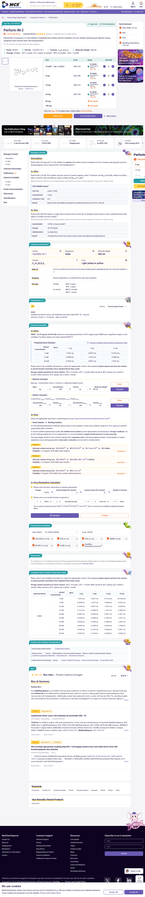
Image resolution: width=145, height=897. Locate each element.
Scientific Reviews (76, 842)
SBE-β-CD (81, 460)
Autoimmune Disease (76, 656)
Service (38, 842)
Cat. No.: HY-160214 (12, 23)
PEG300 (77, 448)
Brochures (74, 858)
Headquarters (7, 846)
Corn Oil (77, 471)
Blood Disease (62, 656)
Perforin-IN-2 (53, 17)
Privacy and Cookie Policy (75, 882)
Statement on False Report (11, 852)
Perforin (71, 790)
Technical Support (42, 839)
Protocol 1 (36, 445)
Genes (72, 868)
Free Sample (74, 839)
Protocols (73, 855)
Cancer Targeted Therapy (70, 660)
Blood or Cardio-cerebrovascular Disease (97, 653)
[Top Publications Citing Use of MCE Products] (37, 135)
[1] (74, 164)
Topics (72, 846)
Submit (124, 854)
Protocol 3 (36, 467)
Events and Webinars (77, 865)
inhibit (118, 790)
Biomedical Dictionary (78, 871)
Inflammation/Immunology (41, 660)
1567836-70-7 (38, 50)
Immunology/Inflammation (17, 17)
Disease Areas (37, 653)
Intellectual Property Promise (46, 858)
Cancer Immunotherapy (89, 660)
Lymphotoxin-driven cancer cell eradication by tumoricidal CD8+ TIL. (56, 315)
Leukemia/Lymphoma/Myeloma (43, 656)
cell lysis (75, 38)
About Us (5, 842)
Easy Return (40, 849)
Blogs (72, 852)
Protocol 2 (36, 456)
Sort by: (102, 306)
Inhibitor (102, 790)
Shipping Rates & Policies (45, 852)
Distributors (6, 849)
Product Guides (75, 849)
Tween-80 (92, 448)
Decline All (113, 892)
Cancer (48, 653)
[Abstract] (86, 315)
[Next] (142, 143)
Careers (4, 855)
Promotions (74, 861)
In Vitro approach (113, 426)
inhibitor (110, 790)
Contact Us (6, 839)
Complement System (37, 17)
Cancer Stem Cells (106, 660)
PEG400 (74, 506)
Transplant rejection (82, 790)
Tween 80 (82, 506)
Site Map (56, 882)
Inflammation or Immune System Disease (66, 653)
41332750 (63, 317)
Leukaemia (94, 790)
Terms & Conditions (43, 855)
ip (53, 214)
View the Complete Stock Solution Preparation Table (108, 343)
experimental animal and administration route (91, 419)
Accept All (134, 892)
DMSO (68, 337)
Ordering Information (43, 846)
